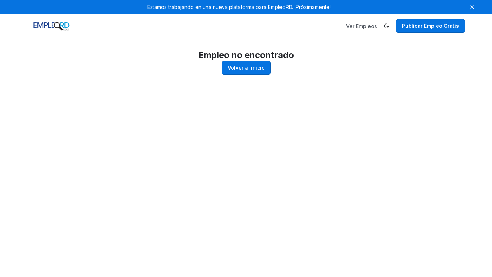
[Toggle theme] (386, 25)
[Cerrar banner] (472, 7)
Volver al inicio (246, 68)
